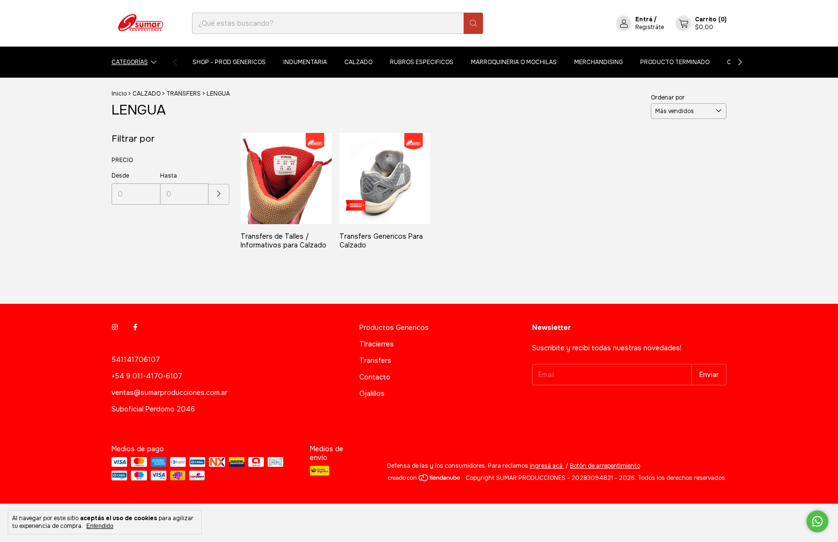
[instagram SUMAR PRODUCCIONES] (115, 327)
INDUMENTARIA (305, 62)
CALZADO (358, 62)
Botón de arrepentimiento (605, 466)
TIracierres (376, 344)
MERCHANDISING (598, 62)
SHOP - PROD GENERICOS (229, 62)
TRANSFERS (183, 94)
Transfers (375, 360)
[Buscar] (473, 23)
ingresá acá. (547, 466)
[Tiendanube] (424, 480)
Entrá (643, 19)
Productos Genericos (394, 327)
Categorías (130, 62)
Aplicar (219, 194)
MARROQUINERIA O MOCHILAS (514, 62)
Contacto (374, 377)
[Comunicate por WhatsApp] (817, 521)
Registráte (649, 27)
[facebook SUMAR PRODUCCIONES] (135, 327)
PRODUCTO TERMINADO (674, 62)
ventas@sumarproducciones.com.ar (169, 392)
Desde (120, 176)
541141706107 (136, 359)
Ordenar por (668, 97)
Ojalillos (372, 393)
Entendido (99, 526)
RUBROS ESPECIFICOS (421, 62)
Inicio (119, 94)
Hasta (168, 176)
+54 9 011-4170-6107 (147, 376)
